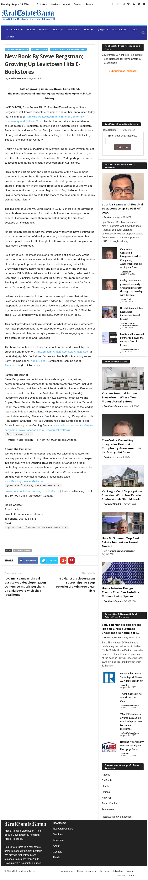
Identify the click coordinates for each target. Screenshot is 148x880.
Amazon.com (44, 351)
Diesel (42, 360)
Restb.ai (108, 217)
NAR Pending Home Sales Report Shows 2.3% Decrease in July (131, 677)
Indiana (106, 792)
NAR (124, 685)
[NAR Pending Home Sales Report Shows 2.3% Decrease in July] (109, 677)
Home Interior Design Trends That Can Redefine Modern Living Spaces (120, 592)
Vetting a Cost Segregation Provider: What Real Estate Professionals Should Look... (122, 495)
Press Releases (120, 29)
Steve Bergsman (22, 550)
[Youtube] (144, 4)
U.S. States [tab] (129, 130)
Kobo (34, 360)
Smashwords (12, 365)
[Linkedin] (118, 4)
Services (55, 4)
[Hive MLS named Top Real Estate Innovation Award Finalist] (109, 312)
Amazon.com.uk (63, 351)
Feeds (89, 4)
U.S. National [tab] (110, 130)
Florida (105, 786)
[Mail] (123, 4)
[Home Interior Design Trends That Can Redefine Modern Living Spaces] (123, 573)
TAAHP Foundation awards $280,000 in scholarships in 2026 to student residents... (131, 721)
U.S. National (12, 29)
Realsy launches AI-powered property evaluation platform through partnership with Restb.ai (131, 288)
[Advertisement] (102, 15)
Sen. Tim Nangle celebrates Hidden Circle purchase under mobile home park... (121, 629)
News (134, 29)
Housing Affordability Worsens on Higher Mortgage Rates (132, 745)
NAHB (125, 753)
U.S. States (40, 4)
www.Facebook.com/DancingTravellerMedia (33, 491)
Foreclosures (73, 29)
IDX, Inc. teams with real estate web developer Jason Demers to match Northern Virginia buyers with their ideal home (25, 586)
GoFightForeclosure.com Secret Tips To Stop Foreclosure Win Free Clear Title (75, 584)
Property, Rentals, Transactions (68, 49)
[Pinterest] (128, 4)
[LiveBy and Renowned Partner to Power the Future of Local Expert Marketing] (109, 338)
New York (107, 797)
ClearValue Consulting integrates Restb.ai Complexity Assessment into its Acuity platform (123, 446)
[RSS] (133, 4)
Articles (10, 36)
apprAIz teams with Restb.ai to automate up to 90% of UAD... (122, 208)
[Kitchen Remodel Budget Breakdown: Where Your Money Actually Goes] (123, 378)
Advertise (58, 840)
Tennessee (108, 809)
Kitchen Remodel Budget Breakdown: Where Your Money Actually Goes (120, 397)
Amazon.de (81, 351)
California (107, 780)
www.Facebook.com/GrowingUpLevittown (44, 429)
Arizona (106, 774)
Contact (78, 4)
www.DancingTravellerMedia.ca (24, 481)
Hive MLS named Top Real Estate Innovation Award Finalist (120, 542)
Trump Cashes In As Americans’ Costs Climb (131, 697)
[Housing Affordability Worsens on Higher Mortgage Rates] (109, 746)
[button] (141, 33)
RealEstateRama (17, 78)
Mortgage (58, 29)
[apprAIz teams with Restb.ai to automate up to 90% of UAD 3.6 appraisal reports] (123, 186)
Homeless (44, 29)
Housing (31, 29)
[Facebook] (112, 4)
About (66, 4)
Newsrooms (59, 822)
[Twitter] (138, 4)
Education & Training (17, 49)
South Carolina (110, 803)
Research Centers (63, 828)
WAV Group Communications (129, 324)
